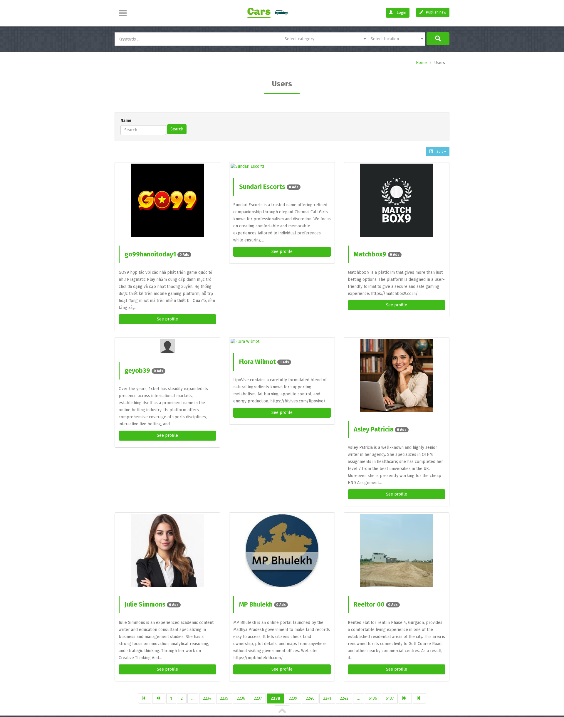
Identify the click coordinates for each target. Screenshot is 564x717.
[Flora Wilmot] (282, 342)
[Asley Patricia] (396, 375)
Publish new (435, 12)
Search (176, 129)
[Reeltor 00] (396, 550)
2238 (275, 698)
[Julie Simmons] (167, 550)
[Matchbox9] (396, 200)
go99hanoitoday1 (157, 254)
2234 (207, 698)
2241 (327, 698)
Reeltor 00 (376, 604)
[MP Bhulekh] (282, 550)
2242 (344, 698)
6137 (390, 698)
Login (401, 12)
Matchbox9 (377, 254)
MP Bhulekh (262, 604)
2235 (224, 698)
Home (421, 62)
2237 (258, 698)
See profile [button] (167, 319)
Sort (440, 152)
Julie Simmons (152, 604)
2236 (241, 698)
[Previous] (158, 698)
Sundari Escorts (268, 187)
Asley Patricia (380, 429)
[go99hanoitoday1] (167, 200)
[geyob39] (167, 346)
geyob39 (144, 371)
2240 (310, 698)
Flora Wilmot (264, 362)
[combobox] (325, 39)
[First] (144, 698)
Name (125, 120)
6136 (373, 698)
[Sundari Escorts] (282, 166)
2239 (293, 698)
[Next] (405, 698)
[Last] (419, 698)
